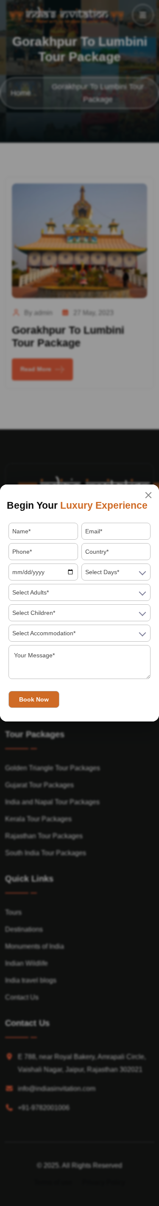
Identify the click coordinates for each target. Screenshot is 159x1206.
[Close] (148, 495)
